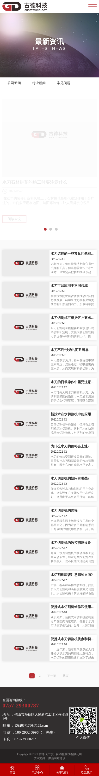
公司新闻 (14, 83)
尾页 (65, 675)
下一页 (51, 675)
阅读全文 (14, 219)
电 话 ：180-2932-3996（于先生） (29, 732)
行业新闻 (39, 83)
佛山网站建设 (56, 758)
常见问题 (63, 83)
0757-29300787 (20, 705)
